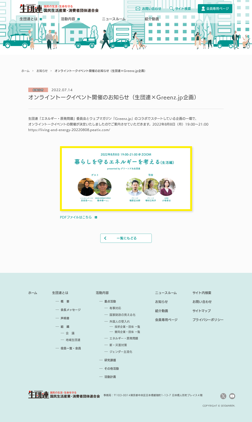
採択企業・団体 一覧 (127, 326)
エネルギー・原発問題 (124, 338)
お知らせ (42, 70)
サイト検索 (183, 8)
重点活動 (110, 301)
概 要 (65, 301)
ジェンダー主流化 (121, 351)
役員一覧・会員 (71, 348)
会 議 (70, 333)
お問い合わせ (151, 8)
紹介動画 (152, 19)
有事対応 (115, 308)
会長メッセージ (71, 309)
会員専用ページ (217, 8)
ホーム (25, 70)
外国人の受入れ (120, 321)
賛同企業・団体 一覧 (127, 332)
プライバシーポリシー (208, 319)
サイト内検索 (202, 292)
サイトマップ (202, 310)
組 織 (65, 326)
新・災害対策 (118, 345)
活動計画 (110, 376)
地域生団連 (73, 339)
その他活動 (111, 368)
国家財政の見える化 (122, 314)
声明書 (65, 318)
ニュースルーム (114, 19)
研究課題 (110, 360)
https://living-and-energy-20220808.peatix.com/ (69, 129)
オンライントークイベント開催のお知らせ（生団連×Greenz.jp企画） (101, 70)
